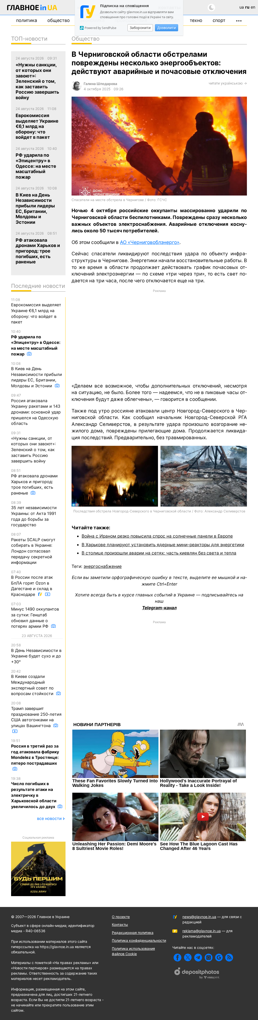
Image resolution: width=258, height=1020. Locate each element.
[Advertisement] (159, 335)
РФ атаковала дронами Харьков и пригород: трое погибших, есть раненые (34, 481)
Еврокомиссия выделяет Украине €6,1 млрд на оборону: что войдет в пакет (36, 311)
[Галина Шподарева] (77, 89)
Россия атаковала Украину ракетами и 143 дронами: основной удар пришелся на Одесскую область (36, 409)
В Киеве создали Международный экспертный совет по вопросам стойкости (33, 682)
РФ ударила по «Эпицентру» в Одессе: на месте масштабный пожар (35, 342)
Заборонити (140, 27)
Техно (196, 20)
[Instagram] (208, 957)
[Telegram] (198, 957)
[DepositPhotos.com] (197, 974)
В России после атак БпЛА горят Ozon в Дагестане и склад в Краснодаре (32, 583)
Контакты (120, 924)
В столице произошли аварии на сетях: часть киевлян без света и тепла (159, 553)
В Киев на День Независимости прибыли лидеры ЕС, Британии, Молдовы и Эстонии (36, 375)
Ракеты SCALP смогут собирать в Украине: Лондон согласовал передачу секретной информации (33, 548)
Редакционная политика (132, 932)
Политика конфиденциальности (139, 940)
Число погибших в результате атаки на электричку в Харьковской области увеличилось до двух (33, 792)
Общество (58, 20)
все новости (49, 818)
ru (247, 7)
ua (241, 7)
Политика (26, 20)
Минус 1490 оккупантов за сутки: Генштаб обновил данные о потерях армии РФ (35, 615)
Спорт (219, 20)
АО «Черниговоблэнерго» (149, 242)
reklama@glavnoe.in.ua (201, 931)
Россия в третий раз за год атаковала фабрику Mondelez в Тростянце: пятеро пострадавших (35, 752)
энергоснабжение (103, 566)
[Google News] (219, 957)
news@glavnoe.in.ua (199, 917)
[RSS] (229, 957)
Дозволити (166, 27)
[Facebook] (177, 957)
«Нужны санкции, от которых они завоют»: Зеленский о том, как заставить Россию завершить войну (33, 447)
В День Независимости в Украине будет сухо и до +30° (36, 653)
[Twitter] (188, 957)
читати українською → (228, 83)
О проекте (121, 917)
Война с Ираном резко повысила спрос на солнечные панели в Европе (157, 536)
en (253, 7)
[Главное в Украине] (32, 8)
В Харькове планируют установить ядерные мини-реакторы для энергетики (163, 544)
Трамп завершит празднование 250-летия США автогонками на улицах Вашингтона (36, 714)
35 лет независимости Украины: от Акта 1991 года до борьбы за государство (34, 514)
